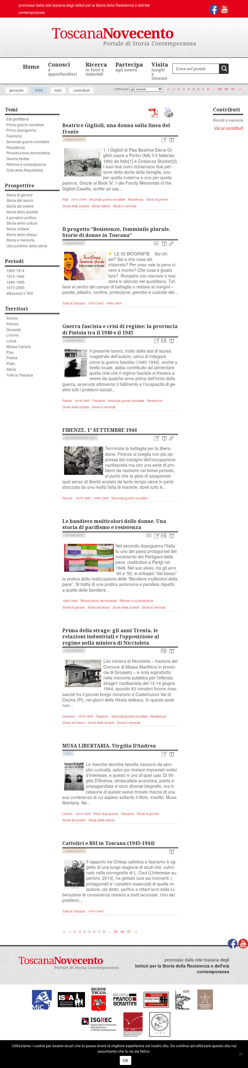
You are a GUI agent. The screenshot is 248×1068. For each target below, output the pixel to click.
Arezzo (12, 317)
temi (39, 90)
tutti (58, 90)
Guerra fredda (17, 158)
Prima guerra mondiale (25, 124)
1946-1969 (15, 281)
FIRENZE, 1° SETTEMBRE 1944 (99, 430)
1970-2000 (15, 287)
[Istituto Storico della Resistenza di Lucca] (205, 999)
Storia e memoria (20, 239)
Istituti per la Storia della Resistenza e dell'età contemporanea (182, 969)
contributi (81, 90)
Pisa (10, 352)
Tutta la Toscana (19, 374)
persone (16, 90)
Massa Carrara (18, 346)
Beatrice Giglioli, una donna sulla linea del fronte (116, 128)
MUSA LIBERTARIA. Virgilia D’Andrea (109, 745)
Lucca (11, 340)
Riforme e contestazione (26, 164)
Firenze (12, 323)
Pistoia (12, 357)
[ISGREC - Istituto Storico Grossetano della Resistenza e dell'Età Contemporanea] (99, 1024)
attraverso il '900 (19, 293)
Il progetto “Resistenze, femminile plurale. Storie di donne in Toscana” (116, 232)
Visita (160, 71)
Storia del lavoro (19, 200)
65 (220, 89)
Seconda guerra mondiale (27, 141)
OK (126, 1060)
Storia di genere (19, 194)
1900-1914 (15, 270)
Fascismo (14, 135)
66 (226, 89)
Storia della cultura (21, 222)
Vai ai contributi (228, 128)
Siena (11, 369)
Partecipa (129, 67)
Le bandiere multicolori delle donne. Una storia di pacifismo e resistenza (114, 524)
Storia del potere (20, 206)
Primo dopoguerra (21, 130)
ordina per (121, 89)
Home (31, 66)
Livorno (12, 334)
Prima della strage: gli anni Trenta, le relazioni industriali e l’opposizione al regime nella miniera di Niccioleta (110, 636)
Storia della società (22, 211)
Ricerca (96, 69)
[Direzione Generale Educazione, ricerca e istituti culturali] (42, 999)
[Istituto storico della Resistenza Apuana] (71, 999)
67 (233, 89)
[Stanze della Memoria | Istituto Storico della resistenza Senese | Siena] (156, 999)
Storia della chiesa (21, 234)
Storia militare (17, 228)
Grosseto (13, 329)
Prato (10, 363)
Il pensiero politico (21, 217)
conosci (70, 243)
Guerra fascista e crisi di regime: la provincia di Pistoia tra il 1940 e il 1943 (120, 329)
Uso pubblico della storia (26, 245)
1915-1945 (15, 276)
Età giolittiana (17, 118)
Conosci (62, 69)
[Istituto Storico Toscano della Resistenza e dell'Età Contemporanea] (159, 1024)
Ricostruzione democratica (28, 152)
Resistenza (15, 147)
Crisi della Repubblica (24, 170)
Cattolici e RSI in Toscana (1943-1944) (108, 843)
